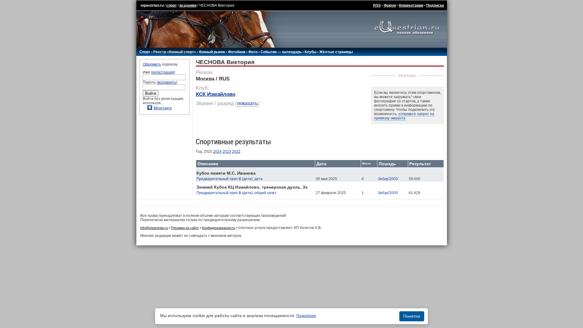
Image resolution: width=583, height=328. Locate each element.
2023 (227, 151)
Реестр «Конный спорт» (174, 52)
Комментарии (411, 5)
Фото (252, 52)
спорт (171, 5)
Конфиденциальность (218, 228)
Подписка (435, 5)
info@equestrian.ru (154, 228)
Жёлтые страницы (336, 52)
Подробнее (306, 316)
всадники (187, 5)
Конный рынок (212, 52)
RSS (377, 5)
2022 (236, 151)
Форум (390, 5)
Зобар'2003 (388, 179)
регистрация (163, 72)
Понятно (411, 316)
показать (247, 103)
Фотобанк (236, 52)
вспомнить (167, 82)
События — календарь (281, 52)
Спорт (144, 52)
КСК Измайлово (215, 94)
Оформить (152, 64)
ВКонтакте (163, 108)
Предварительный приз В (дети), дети (229, 179)
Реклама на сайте (185, 228)
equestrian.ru (152, 5)
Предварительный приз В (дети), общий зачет (236, 193)
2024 (217, 151)
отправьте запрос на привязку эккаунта (404, 116)
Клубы (310, 52)
